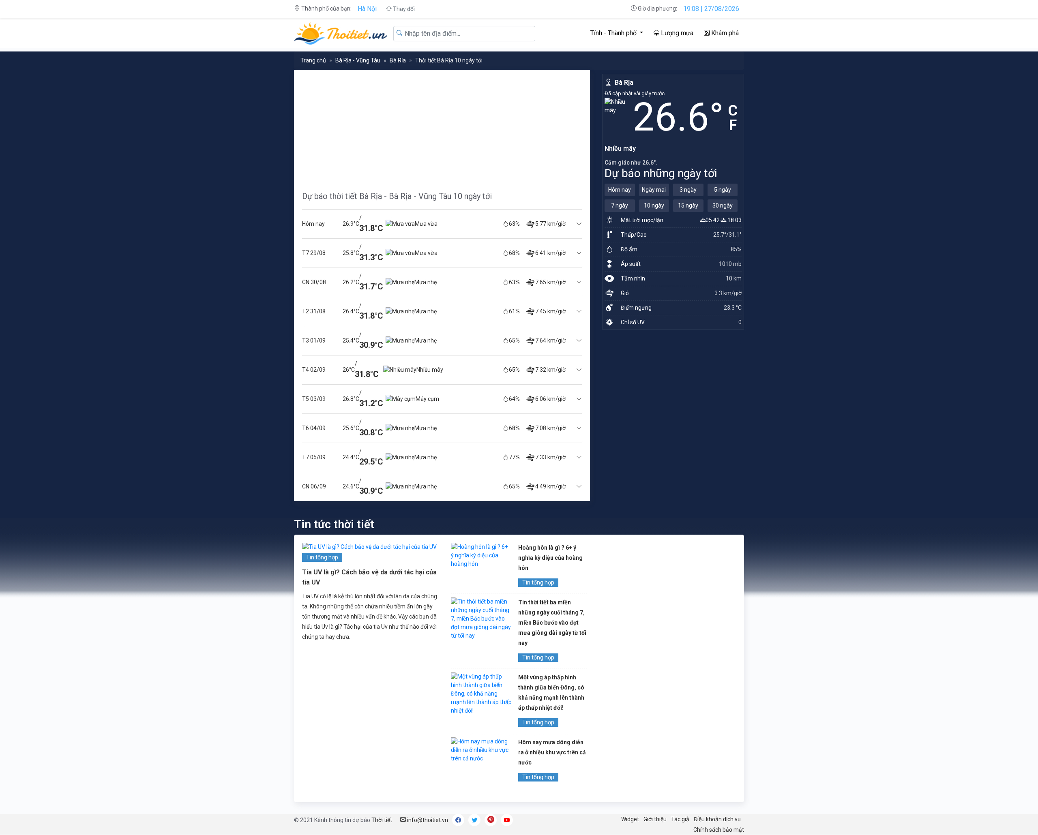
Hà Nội (367, 9)
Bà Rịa (398, 60)
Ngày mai (654, 189)
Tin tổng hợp (322, 557)
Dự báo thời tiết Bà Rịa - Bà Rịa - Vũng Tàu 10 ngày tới (397, 196)
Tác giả (680, 819)
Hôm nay (619, 189)
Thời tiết (381, 820)
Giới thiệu (655, 819)
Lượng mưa (676, 33)
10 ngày (654, 205)
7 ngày (619, 205)
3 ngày (688, 189)
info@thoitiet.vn (427, 820)
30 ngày (722, 205)
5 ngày (722, 189)
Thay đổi (403, 9)
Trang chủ (313, 60)
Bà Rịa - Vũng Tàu (357, 60)
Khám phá (724, 33)
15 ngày (688, 205)
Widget (630, 819)
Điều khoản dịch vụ (717, 819)
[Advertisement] (442, 126)
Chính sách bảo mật (718, 829)
